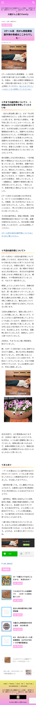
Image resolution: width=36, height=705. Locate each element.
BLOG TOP (20, 684)
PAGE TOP (33, 682)
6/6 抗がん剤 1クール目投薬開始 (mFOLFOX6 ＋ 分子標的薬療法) (22, 640)
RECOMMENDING (13, 686)
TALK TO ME (29, 684)
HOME (5, 684)
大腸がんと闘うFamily (18, 14)
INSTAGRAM (24, 686)
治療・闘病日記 (7, 563)
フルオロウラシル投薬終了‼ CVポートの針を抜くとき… (22, 594)
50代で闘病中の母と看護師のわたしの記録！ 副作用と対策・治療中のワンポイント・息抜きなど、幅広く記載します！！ (18, 691)
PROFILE (11, 684)
